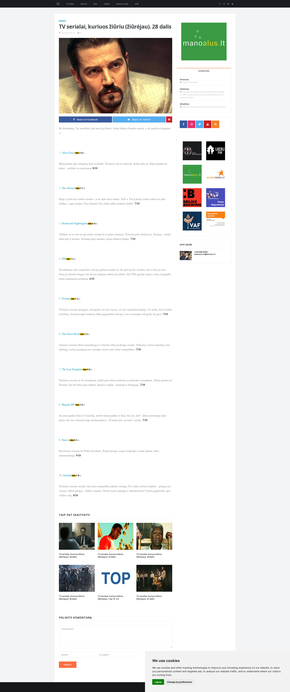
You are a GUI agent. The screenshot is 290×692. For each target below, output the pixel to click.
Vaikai (107, 3)
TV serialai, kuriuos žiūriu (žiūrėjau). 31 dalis (149, 597)
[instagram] (224, 3)
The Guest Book (71, 334)
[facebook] (220, 3)
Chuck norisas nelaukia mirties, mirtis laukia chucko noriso (204, 107)
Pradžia (70, 3)
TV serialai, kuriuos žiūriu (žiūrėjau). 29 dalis (149, 555)
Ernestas (184, 79)
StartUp (67, 475)
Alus (95, 3)
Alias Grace (68, 152)
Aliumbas (184, 104)
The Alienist (68, 188)
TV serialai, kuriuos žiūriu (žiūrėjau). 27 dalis (110, 555)
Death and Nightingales (75, 223)
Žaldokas (184, 89)
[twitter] (228, 3)
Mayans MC (68, 404)
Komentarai (203, 71)
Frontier (66, 298)
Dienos (84, 3)
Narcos (65, 440)
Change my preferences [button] (179, 682)
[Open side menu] (58, 3)
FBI (64, 258)
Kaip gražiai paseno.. (190, 82)
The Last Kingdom (72, 369)
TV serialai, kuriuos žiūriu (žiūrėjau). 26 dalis (71, 555)
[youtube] (232, 3)
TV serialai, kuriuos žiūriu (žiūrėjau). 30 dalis (71, 597)
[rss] (215, 124)
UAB (137, 3)
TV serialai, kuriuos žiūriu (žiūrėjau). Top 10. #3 (110, 597)
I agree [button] (158, 682)
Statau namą (122, 3)
